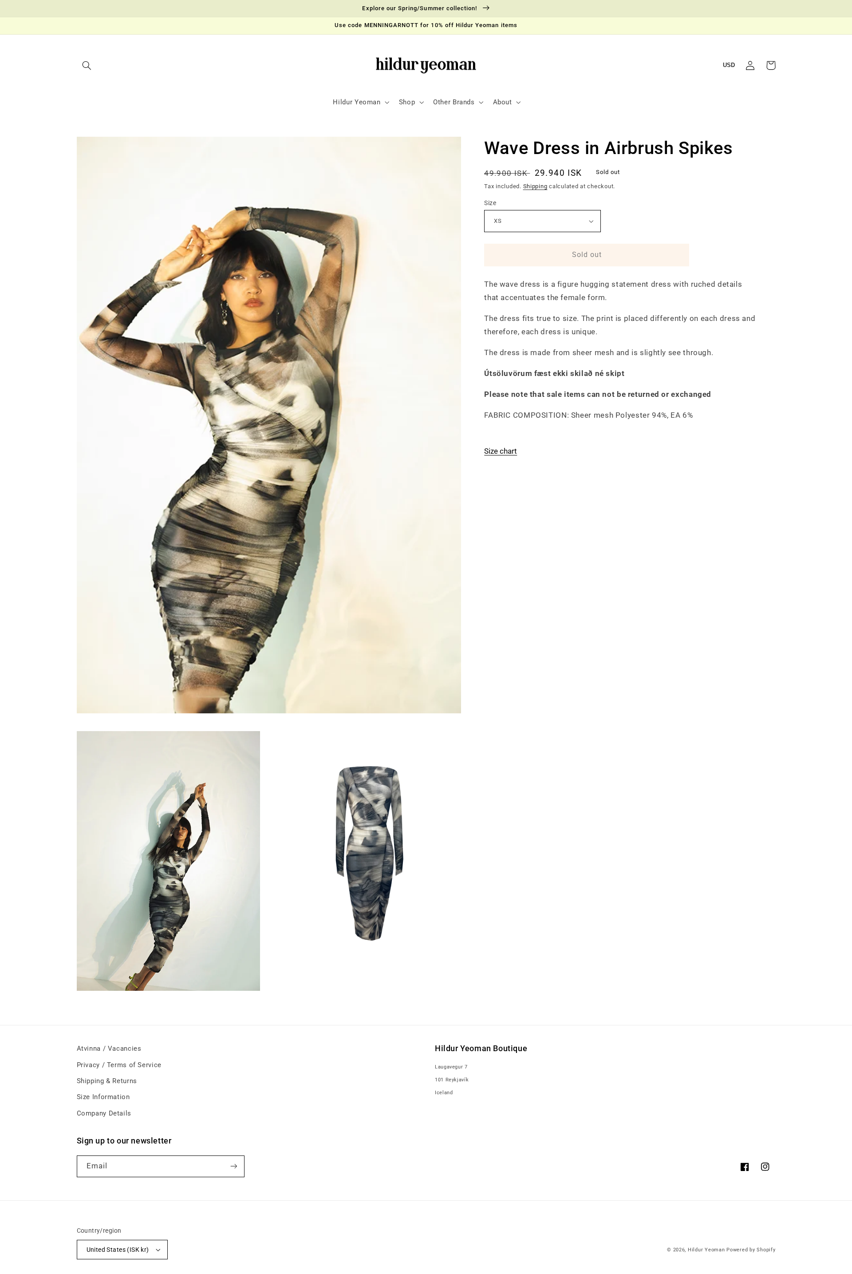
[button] (87, 65)
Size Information (103, 1097)
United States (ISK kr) (118, 1249)
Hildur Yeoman (706, 1250)
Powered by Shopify (750, 1250)
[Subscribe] (233, 1166)
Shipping (535, 186)
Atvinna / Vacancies (109, 1048)
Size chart (500, 451)
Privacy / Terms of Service (119, 1065)
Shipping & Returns (107, 1081)
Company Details (104, 1113)
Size (490, 202)
